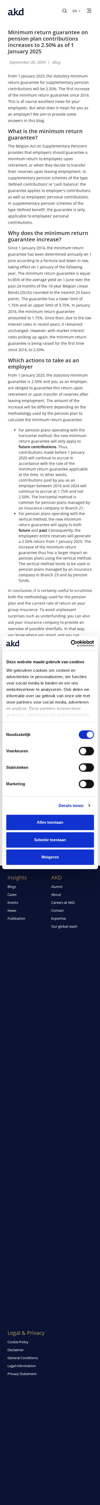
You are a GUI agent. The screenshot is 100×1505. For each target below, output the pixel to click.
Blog (56, 62)
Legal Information (21, 1365)
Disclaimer (15, 1349)
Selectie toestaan (50, 839)
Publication (16, 918)
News (11, 910)
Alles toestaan (50, 822)
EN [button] (75, 10)
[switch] (86, 751)
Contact (57, 910)
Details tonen (71, 805)
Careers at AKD (63, 902)
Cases (12, 894)
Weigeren (50, 857)
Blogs (11, 886)
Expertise (58, 918)
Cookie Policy (18, 1342)
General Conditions (22, 1357)
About (56, 894)
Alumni (56, 886)
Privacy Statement (22, 1373)
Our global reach (64, 926)
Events (12, 902)
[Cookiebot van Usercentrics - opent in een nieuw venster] (71, 643)
